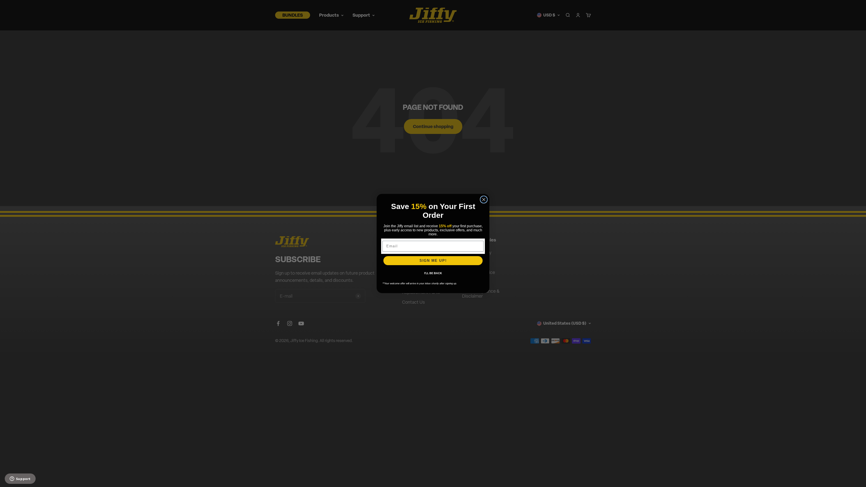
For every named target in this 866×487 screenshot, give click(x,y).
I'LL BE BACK (433, 273)
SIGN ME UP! (433, 260)
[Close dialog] (483, 199)
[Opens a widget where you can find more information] (20, 479)
